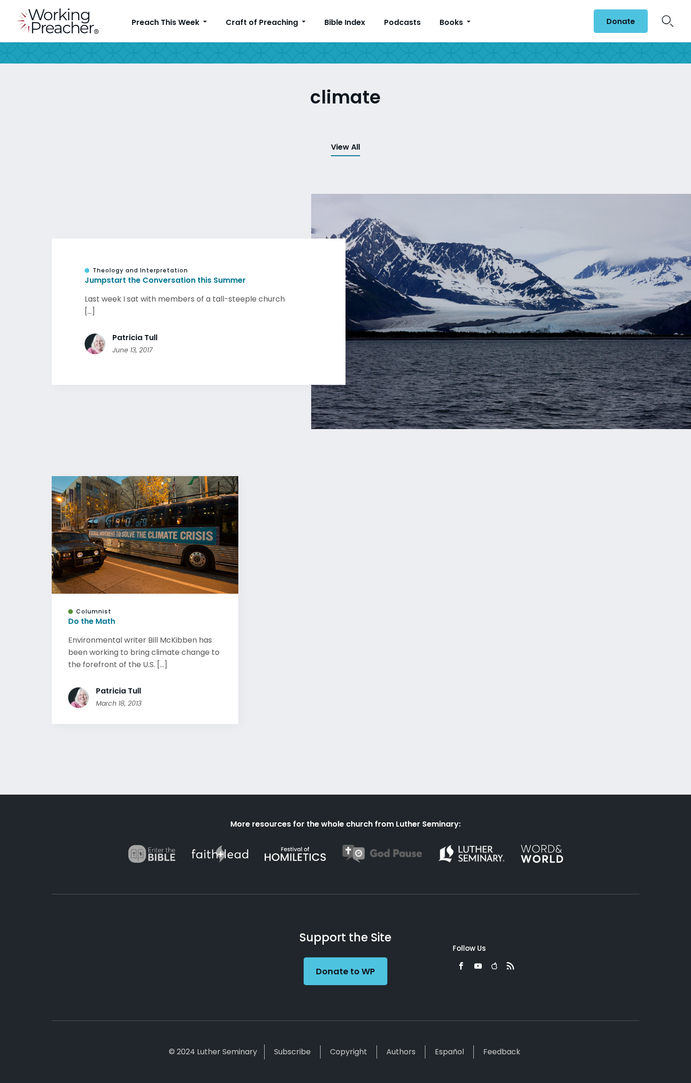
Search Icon (668, 21)
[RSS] (510, 966)
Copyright (348, 1051)
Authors (401, 1051)
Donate (620, 21)
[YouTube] (478, 966)
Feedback (501, 1051)
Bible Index (344, 22)
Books (452, 22)
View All (345, 147)
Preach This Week (166, 22)
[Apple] (494, 966)
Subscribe (292, 1051)
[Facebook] (461, 966)
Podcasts (402, 22)
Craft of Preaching (263, 22)
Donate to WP (345, 971)
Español (449, 1051)
